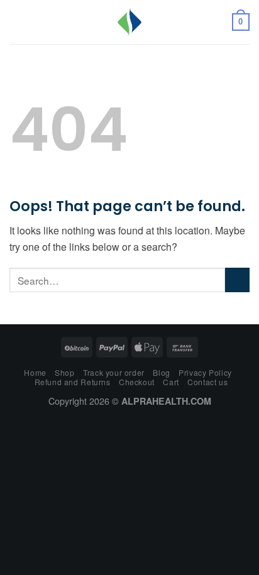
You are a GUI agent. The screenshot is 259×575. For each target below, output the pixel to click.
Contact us (207, 381)
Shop (64, 372)
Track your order (114, 372)
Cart (171, 381)
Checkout (137, 381)
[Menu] (17, 21)
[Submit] (237, 280)
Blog (161, 372)
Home (35, 372)
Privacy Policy (205, 372)
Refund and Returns (73, 381)
